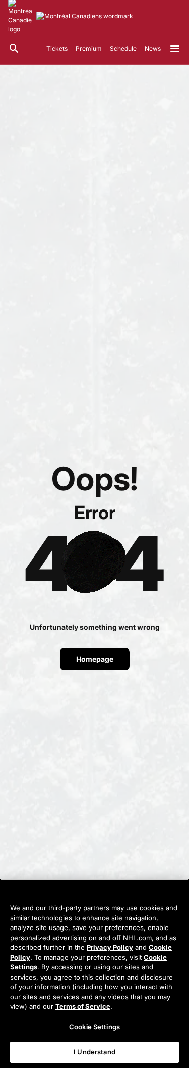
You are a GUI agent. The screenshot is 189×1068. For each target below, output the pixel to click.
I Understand (94, 1052)
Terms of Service (82, 1006)
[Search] (14, 48)
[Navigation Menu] (175, 48)
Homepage (94, 659)
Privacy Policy (110, 947)
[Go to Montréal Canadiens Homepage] (84, 16)
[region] (94, 973)
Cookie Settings (94, 1027)
